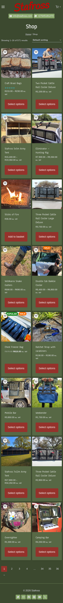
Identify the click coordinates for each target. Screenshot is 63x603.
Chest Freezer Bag (14, 347)
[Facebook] (29, 597)
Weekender (41, 413)
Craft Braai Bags (13, 83)
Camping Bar (42, 537)
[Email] (23, 597)
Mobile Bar (10, 413)
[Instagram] (34, 597)
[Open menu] (3, 6)
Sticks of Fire (12, 214)
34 (42, 569)
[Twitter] (45, 597)
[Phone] (18, 597)
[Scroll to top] (56, 595)
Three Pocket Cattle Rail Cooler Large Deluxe (46, 218)
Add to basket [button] (16, 236)
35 (49, 569)
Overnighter (11, 537)
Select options (16, 104)
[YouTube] (39, 597)
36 (57, 569)
